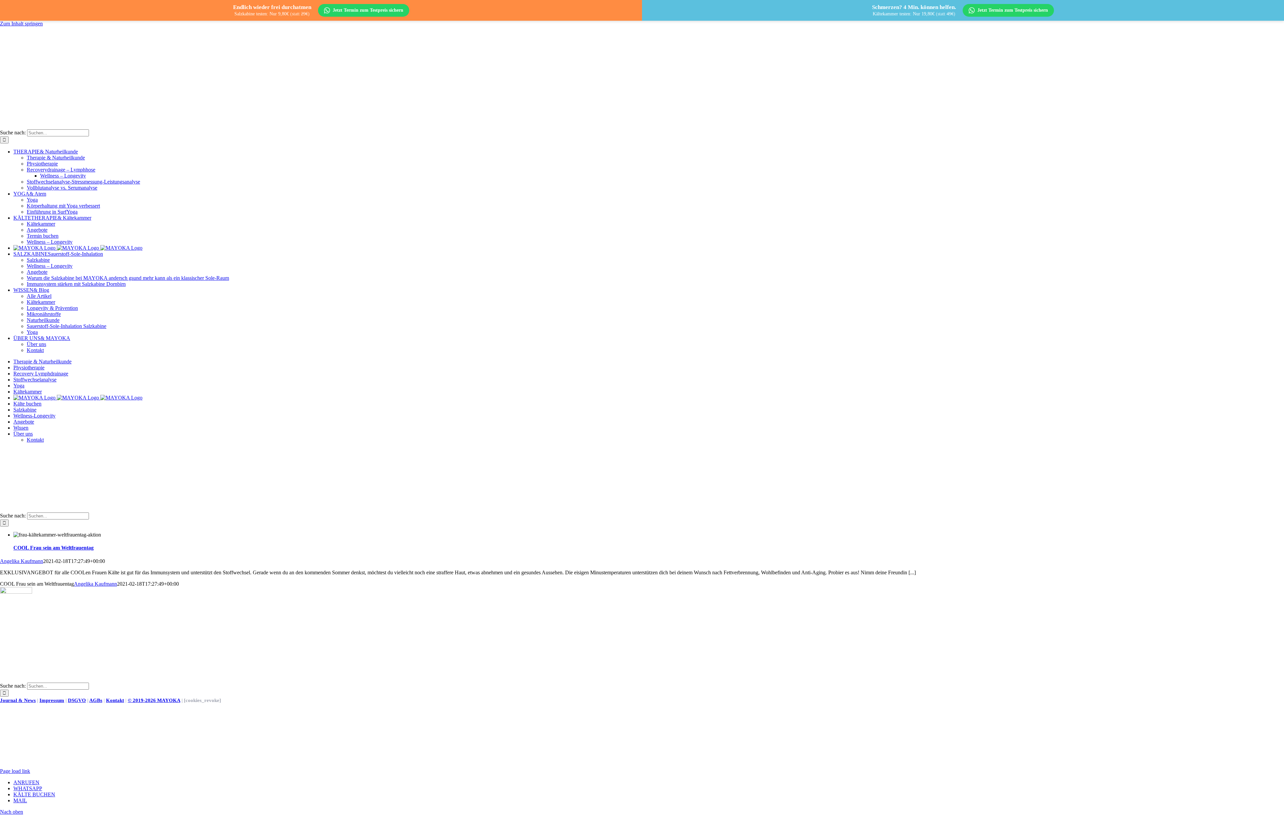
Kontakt (115, 700)
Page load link (15, 771)
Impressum (51, 700)
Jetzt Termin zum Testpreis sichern (368, 10)
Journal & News (18, 700)
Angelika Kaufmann (21, 561)
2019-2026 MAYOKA (154, 700)
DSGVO (77, 700)
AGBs (95, 700)
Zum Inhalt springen (21, 23)
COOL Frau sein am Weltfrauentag (53, 548)
